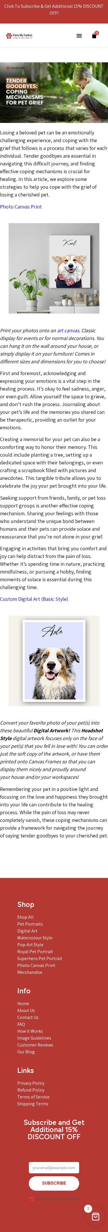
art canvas (68, 330)
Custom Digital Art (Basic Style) (34, 599)
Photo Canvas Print (21, 206)
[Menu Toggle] (79, 35)
